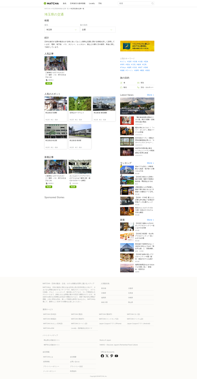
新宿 (148, 70)
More (150, 95)
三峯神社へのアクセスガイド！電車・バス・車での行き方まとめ (55, 75)
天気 (133, 64)
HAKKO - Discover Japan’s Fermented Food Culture (119, 345)
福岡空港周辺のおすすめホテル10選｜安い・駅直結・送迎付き (144, 267)
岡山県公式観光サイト (52, 340)
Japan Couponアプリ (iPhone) (110, 323)
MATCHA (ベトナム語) (135, 319)
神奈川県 (104, 302)
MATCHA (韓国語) (49, 319)
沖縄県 (130, 298)
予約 (100, 3)
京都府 (103, 293)
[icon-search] (152, 3)
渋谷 (135, 67)
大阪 (141, 61)
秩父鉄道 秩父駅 (51, 140)
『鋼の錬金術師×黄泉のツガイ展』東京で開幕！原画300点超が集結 (144, 119)
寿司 (122, 64)
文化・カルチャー (147, 87)
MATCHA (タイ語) (133, 314)
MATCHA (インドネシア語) (108, 319)
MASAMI (75, 183)
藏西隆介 (51, 80)
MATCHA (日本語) (49, 314)
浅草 (130, 61)
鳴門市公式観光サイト (52, 345)
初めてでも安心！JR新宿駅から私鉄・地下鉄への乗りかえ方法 (144, 168)
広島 (144, 64)
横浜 (142, 70)
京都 (135, 61)
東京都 (103, 288)
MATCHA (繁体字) (105, 314)
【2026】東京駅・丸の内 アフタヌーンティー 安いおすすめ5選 (144, 236)
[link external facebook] (103, 356)
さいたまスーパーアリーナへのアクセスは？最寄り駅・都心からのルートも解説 (80, 178)
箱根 (122, 70)
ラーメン (130, 70)
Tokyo (123, 67)
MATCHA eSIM (48, 328)
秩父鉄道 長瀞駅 (51, 113)
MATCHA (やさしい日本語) (53, 323)
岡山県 (130, 302)
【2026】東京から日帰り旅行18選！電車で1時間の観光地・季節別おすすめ (144, 179)
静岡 (137, 70)
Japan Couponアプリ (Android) (138, 323)
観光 (125, 87)
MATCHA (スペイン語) (79, 323)
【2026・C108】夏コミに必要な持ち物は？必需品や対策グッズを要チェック (144, 199)
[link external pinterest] (112, 356)
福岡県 (103, 298)
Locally (92, 3)
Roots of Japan (105, 340)
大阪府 (130, 288)
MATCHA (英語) (77, 314)
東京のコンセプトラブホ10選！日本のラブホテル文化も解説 (144, 210)
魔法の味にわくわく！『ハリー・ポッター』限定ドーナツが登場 (144, 130)
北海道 (130, 293)
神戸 (140, 67)
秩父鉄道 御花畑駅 (100, 113)
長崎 (146, 67)
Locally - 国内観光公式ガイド (81, 328)
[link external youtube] (117, 356)
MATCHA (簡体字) (77, 319)
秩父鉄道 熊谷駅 (75, 140)
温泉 (146, 61)
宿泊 (128, 64)
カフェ (123, 61)
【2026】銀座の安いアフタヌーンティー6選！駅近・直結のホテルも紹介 (144, 256)
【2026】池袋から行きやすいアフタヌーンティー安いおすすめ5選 (144, 225)
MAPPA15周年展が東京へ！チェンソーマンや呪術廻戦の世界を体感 (144, 150)
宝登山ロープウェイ (77, 113)
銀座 (139, 64)
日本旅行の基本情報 (77, 3)
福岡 (129, 67)
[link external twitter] (107, 356)
